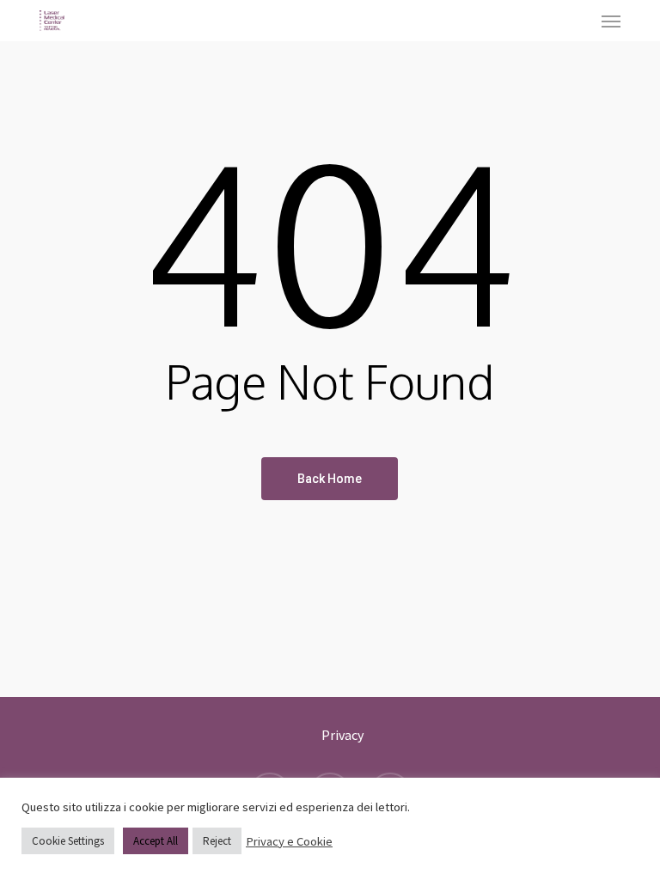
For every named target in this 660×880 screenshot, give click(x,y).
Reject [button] (217, 841)
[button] (611, 20)
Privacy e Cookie (289, 841)
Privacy (342, 734)
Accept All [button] (155, 841)
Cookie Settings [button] (68, 841)
